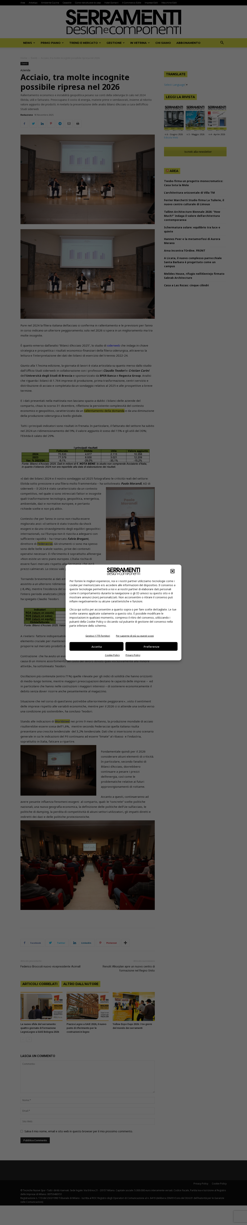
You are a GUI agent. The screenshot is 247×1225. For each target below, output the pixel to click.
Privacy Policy (133, 655)
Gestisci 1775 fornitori (97, 636)
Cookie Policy (112, 655)
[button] (172, 571)
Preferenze (151, 646)
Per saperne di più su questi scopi (135, 636)
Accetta (96, 646)
